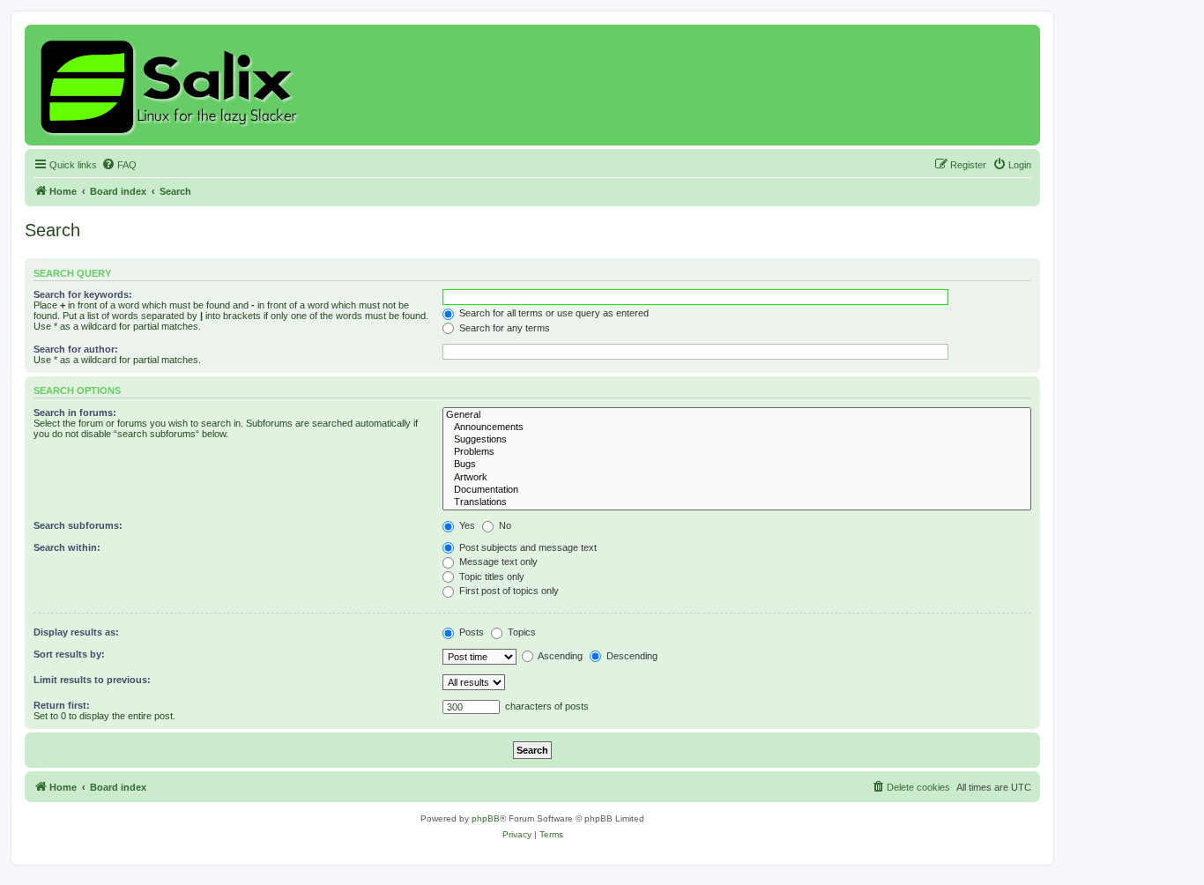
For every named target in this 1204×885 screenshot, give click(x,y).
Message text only (497, 561)
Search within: (66, 547)
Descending (631, 656)
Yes (466, 525)
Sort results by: (69, 654)
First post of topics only (508, 590)
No (503, 525)
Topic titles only (490, 576)
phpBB (486, 818)
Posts (470, 632)
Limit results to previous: (92, 679)
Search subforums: (78, 525)
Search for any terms (503, 328)
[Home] (171, 85)
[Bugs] (736, 464)
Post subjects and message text (527, 547)
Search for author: (75, 349)
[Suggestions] (736, 440)
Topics (520, 632)
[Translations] (736, 502)
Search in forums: (74, 412)
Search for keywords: (82, 294)
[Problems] (736, 452)
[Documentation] (736, 490)
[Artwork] (736, 478)
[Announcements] (736, 427)
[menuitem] (119, 164)
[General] (736, 415)
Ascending (559, 656)
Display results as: (76, 632)
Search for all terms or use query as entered (553, 313)
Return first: (61, 705)
